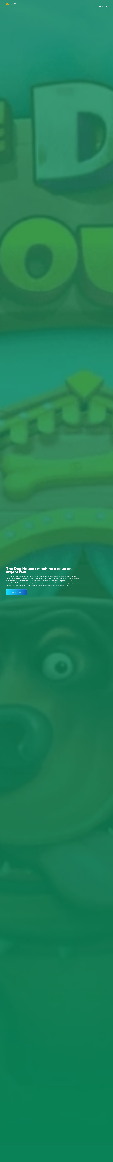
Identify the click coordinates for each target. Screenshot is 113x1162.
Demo (105, 6)
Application (100, 6)
